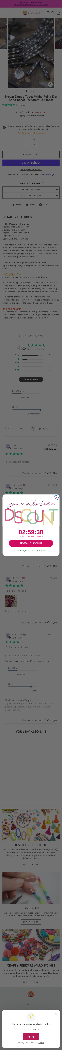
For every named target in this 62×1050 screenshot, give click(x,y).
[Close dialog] (56, 497)
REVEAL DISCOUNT (31, 543)
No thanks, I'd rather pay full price (31, 550)
